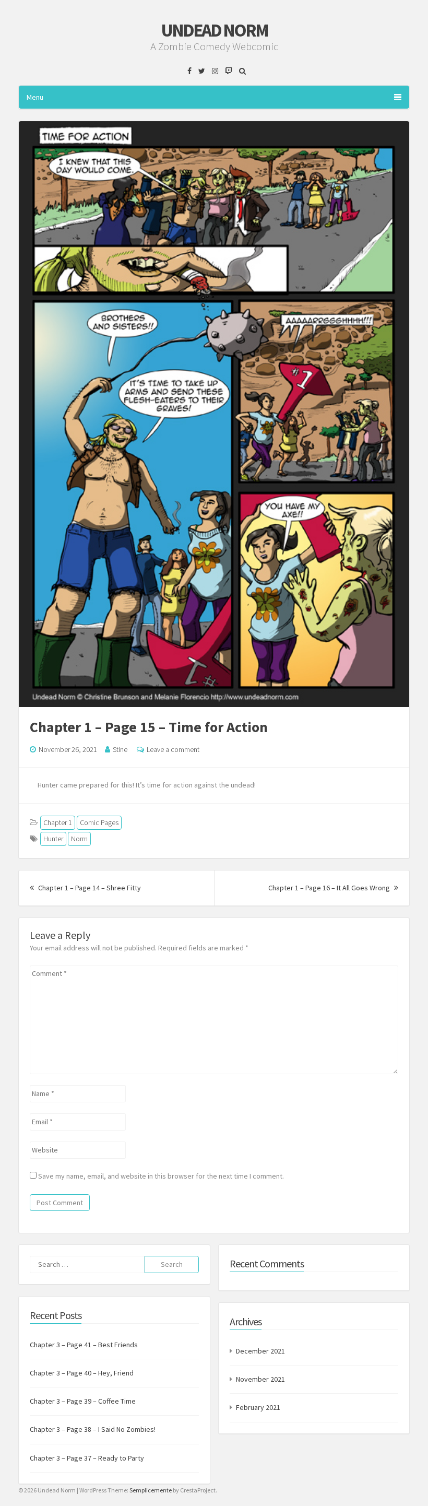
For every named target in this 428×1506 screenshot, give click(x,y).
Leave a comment (173, 749)
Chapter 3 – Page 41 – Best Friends (84, 1344)
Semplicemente (150, 1490)
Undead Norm (214, 30)
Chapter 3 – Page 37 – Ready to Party (87, 1458)
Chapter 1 (57, 822)
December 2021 (260, 1351)
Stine (120, 749)
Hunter (53, 838)
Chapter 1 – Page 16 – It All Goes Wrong (333, 887)
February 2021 (258, 1407)
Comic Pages (99, 822)
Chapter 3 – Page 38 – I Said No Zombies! (93, 1429)
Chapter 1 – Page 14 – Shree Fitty (89, 887)
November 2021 (260, 1379)
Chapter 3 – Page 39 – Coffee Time (83, 1401)
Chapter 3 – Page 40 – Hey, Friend (82, 1373)
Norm (79, 838)
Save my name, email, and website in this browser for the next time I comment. (161, 1176)
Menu (35, 97)
